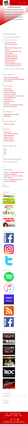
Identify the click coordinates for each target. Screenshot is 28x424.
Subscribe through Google (11, 58)
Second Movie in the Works (15, 179)
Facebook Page (9, 53)
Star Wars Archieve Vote (10, 92)
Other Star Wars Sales (9, 141)
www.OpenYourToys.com (11, 55)
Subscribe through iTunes (11, 56)
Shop (7, 413)
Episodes (16, 415)
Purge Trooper (7, 132)
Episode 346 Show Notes (15, 413)
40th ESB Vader (15, 104)
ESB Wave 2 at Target (9, 124)
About (20, 415)
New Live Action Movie (17, 176)
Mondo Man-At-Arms (9, 101)
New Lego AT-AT (8, 99)
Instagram (15, 48)
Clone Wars (14, 106)
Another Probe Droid (9, 135)
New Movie (14, 174)
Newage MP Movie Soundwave (11, 114)
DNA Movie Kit (7, 116)
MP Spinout (7, 103)
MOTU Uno (10, 177)
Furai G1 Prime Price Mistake (11, 133)
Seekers (17, 96)
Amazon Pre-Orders (9, 137)
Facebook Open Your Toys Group (13, 51)
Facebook (15, 44)
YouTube (13, 42)
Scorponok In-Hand (8, 90)
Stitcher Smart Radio (10, 62)
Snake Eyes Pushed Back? (10, 181)
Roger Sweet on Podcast (10, 94)
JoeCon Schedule (8, 81)
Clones (23, 96)
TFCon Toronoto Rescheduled (11, 77)
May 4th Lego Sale (8, 139)
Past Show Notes (8, 415)
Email (20, 48)
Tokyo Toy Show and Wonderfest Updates (14, 79)
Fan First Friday (7, 89)
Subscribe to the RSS (10, 60)
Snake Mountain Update (10, 97)
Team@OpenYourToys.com (14, 63)
